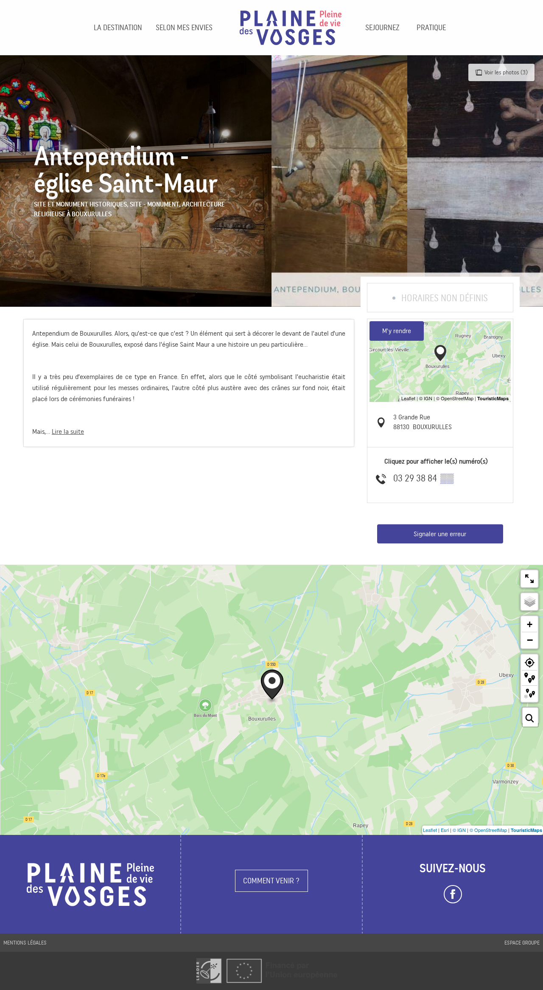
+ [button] (529, 624)
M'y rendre (396, 331)
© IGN (459, 829)
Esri (445, 829)
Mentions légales (25, 942)
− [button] (530, 640)
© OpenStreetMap (488, 829)
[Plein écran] (529, 578)
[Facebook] (453, 894)
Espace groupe (522, 942)
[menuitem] (118, 27)
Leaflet (430, 829)
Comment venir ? (271, 880)
